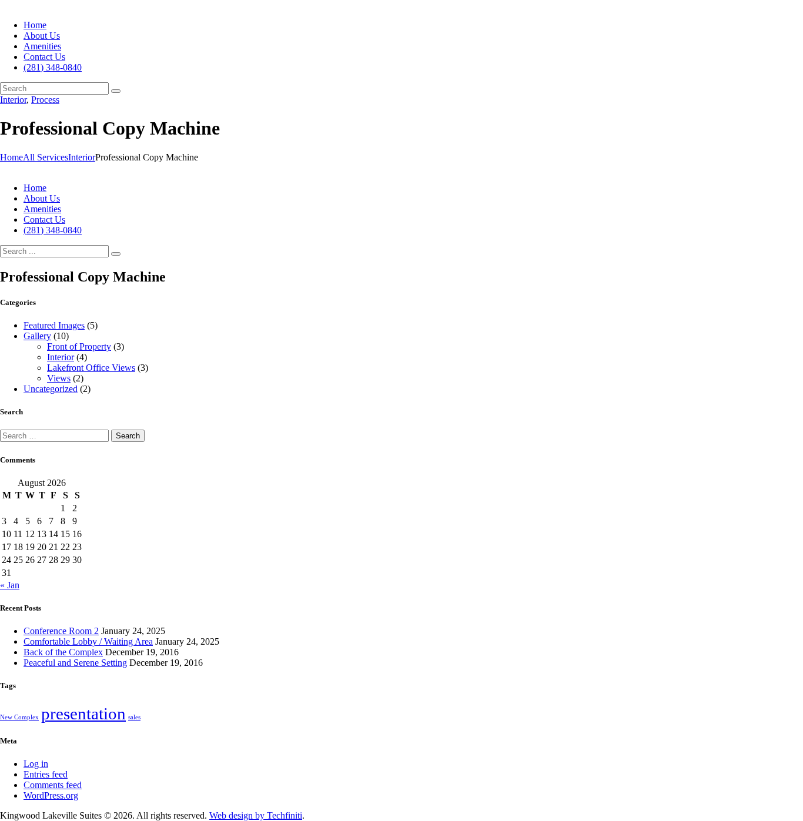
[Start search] (116, 254)
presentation (83, 713)
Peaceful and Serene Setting (75, 663)
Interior (13, 100)
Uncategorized (51, 389)
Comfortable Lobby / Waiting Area (88, 641)
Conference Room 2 (61, 631)
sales (134, 717)
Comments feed (53, 785)
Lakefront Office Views (91, 368)
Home (11, 157)
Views (59, 378)
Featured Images (54, 325)
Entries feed (46, 774)
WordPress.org (51, 795)
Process (45, 100)
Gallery (37, 336)
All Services (45, 157)
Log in (36, 764)
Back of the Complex (63, 652)
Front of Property (79, 346)
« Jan (9, 585)
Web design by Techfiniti (255, 815)
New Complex (19, 717)
